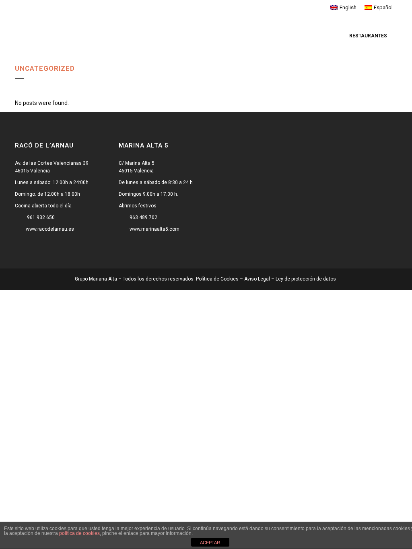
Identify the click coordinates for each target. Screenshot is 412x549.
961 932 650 (41, 217)
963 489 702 (143, 217)
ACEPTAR (210, 542)
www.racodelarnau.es (50, 229)
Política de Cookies (217, 279)
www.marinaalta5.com (154, 229)
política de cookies (79, 533)
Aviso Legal (257, 279)
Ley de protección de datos (306, 279)
